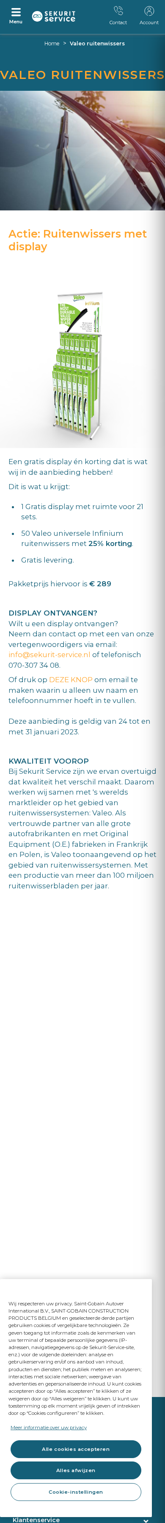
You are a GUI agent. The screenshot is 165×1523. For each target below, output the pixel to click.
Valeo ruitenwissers (97, 43)
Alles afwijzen (76, 1470)
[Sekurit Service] (53, 16)
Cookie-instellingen (76, 1492)
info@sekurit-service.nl (49, 654)
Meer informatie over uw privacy (49, 1428)
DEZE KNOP (71, 679)
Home (52, 43)
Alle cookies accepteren (76, 1449)
